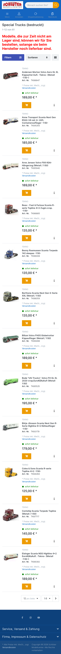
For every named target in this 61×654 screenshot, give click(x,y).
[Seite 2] (56, 598)
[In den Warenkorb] (26, 105)
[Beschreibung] (54, 105)
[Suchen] (56, 5)
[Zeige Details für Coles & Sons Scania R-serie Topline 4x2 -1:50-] (10, 472)
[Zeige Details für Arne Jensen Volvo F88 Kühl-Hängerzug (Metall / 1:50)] (10, 166)
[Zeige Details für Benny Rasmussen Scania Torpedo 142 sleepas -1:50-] (10, 254)
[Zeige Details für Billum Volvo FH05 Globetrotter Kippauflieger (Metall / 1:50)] (10, 339)
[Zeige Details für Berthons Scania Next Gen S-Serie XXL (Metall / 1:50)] (10, 296)
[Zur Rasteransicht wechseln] (55, 57)
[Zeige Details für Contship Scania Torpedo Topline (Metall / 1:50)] (10, 514)
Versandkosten (29, 88)
